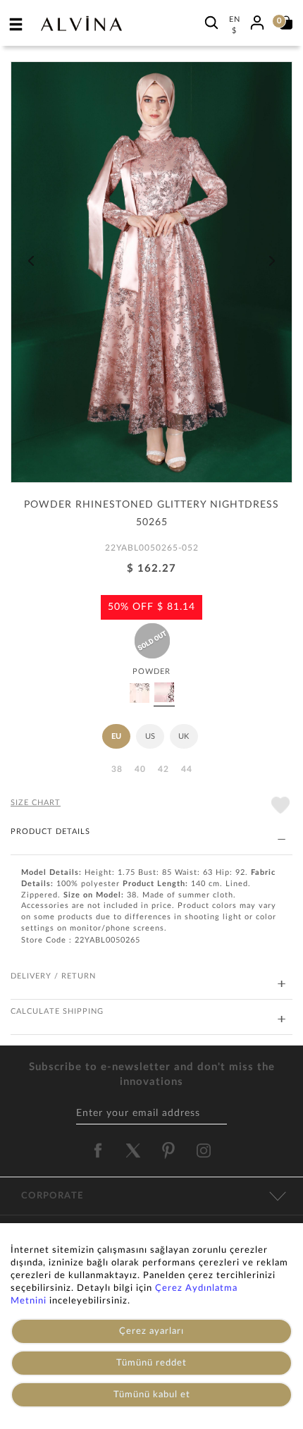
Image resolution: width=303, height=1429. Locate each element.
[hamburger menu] (16, 24)
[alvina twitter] (133, 1150)
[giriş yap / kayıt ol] (257, 20)
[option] (151, 277)
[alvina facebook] (97, 1150)
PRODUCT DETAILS (50, 831)
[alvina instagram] (205, 1150)
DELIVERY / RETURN (53, 976)
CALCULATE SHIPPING (57, 1011)
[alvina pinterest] (168, 1150)
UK (183, 736)
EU (116, 736)
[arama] (211, 22)
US (150, 736)
